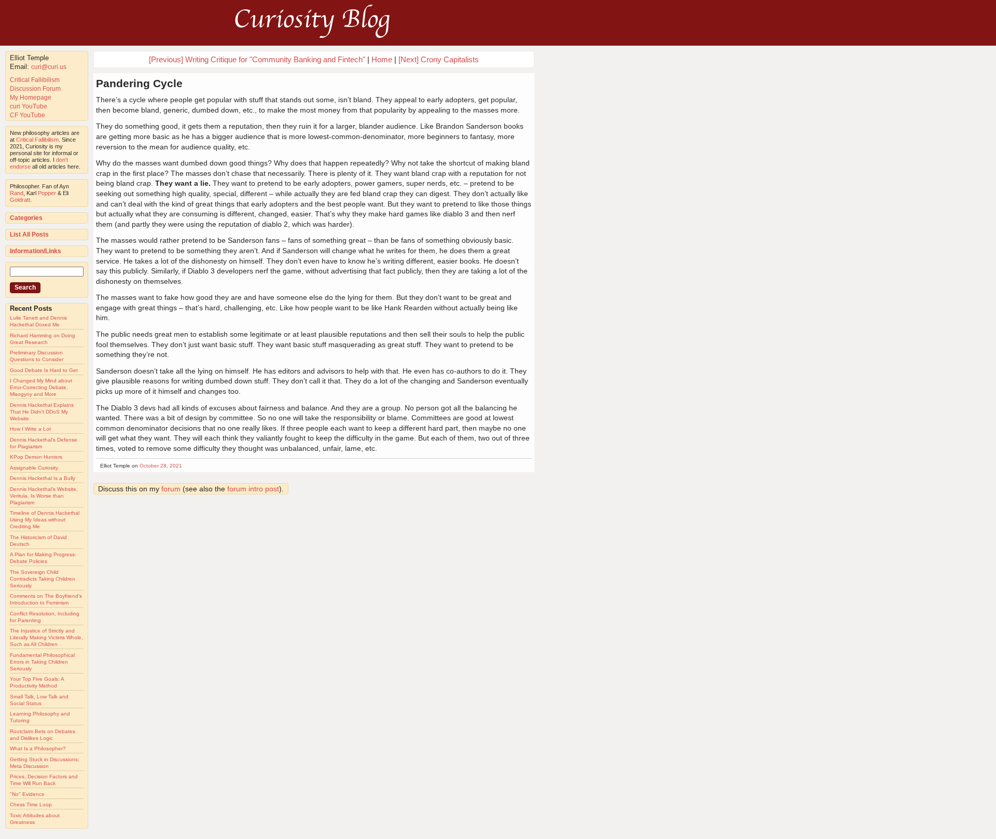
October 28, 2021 (161, 466)
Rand (16, 193)
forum (171, 489)
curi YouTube (28, 106)
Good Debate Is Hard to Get (44, 370)
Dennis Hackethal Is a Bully (42, 478)
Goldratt (20, 200)
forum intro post (253, 489)
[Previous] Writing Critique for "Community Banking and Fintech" (257, 59)
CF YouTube (27, 115)
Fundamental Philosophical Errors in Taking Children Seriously (42, 661)
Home (381, 59)
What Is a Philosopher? (38, 748)
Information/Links (35, 251)
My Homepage (30, 97)
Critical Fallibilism (35, 80)
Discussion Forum (35, 88)
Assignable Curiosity (34, 468)
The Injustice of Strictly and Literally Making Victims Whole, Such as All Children (46, 637)
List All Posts (29, 234)
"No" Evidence (27, 794)
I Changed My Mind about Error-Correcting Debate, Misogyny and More (41, 387)
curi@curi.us (48, 67)
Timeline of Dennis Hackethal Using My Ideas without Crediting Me (44, 519)
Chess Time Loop (31, 804)
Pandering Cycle (139, 83)
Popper (47, 193)
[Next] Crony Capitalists (438, 59)
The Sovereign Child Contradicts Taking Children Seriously (42, 578)
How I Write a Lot (30, 429)
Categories (26, 218)
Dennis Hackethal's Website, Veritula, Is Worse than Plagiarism (44, 495)
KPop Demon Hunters (36, 457)
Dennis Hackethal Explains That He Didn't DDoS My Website (42, 411)
